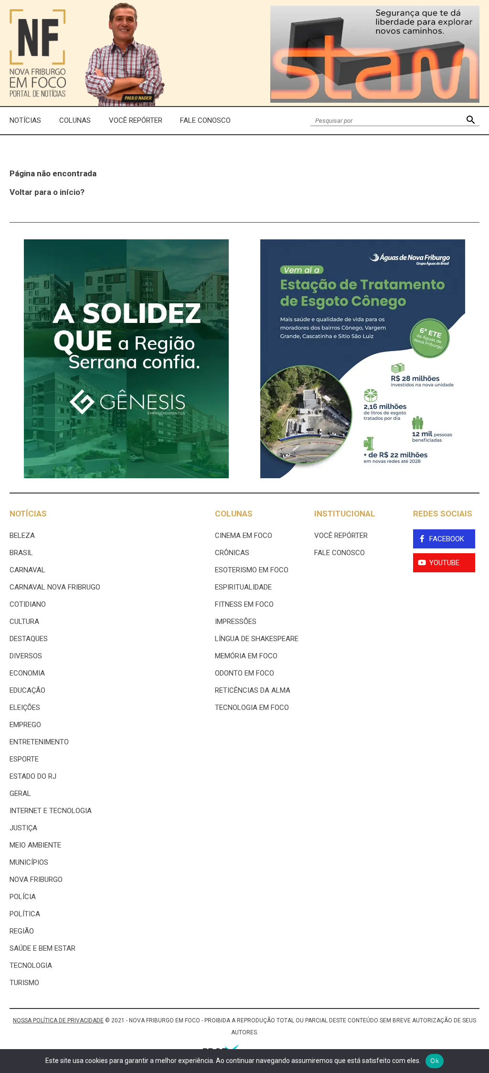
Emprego (25, 724)
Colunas (75, 120)
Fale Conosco (205, 120)
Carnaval (27, 570)
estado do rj (33, 776)
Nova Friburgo (36, 879)
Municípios (29, 862)
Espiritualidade (243, 587)
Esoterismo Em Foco (251, 570)
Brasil (21, 552)
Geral (20, 793)
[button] (470, 120)
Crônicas (232, 552)
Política (25, 914)
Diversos (26, 656)
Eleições (25, 707)
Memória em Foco (246, 656)
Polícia (23, 896)
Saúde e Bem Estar (42, 948)
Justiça (23, 828)
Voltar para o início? (47, 192)
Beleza (22, 535)
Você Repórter (135, 120)
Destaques (29, 638)
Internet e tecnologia (51, 810)
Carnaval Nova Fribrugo (55, 587)
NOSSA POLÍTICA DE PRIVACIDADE (58, 1020)
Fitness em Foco (244, 604)
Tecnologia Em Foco (252, 707)
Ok (434, 1060)
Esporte (24, 759)
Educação (27, 690)
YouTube (444, 562)
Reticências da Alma (252, 690)
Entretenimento (39, 742)
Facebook (446, 539)
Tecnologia (31, 965)
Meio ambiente (35, 845)
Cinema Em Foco (243, 535)
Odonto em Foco (244, 673)
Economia (27, 673)
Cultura (24, 621)
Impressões (235, 621)
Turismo (24, 982)
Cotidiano (28, 604)
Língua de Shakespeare (256, 638)
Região (22, 931)
